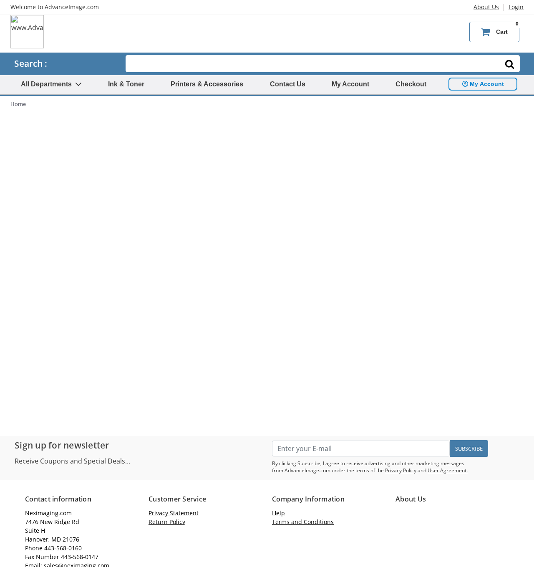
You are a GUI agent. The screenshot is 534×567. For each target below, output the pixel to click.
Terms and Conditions (303, 522)
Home (18, 104)
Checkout (410, 84)
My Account (350, 84)
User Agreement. (448, 470)
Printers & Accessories (207, 84)
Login (516, 7)
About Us (486, 7)
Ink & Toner (126, 84)
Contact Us (287, 84)
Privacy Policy (400, 470)
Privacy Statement (174, 513)
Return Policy (167, 522)
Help (278, 513)
